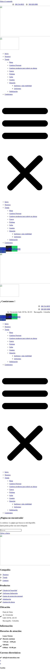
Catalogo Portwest (15, 65)
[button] (25, 148)
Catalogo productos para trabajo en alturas (23, 68)
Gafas (11, 77)
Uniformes (17, 88)
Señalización (13, 91)
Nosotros (7, 56)
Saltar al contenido (6, 1)
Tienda (7, 59)
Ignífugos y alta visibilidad (23, 86)
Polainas (12, 74)
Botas (11, 62)
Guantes (12, 80)
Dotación (12, 83)
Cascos (11, 71)
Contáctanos (9, 94)
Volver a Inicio (5, 533)
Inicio (6, 54)
